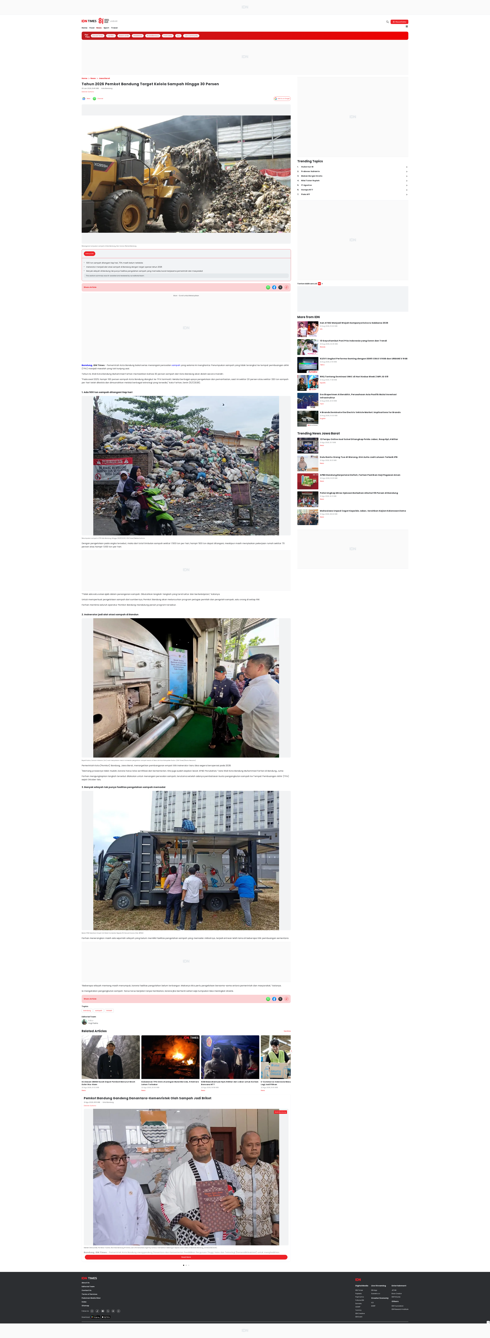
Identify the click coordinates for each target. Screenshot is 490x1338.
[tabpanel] (186, 269)
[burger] (406, 26)
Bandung (87, 362)
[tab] (90, 253)
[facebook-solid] (274, 287)
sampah (176, 362)
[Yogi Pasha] (84, 1019)
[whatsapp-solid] (268, 287)
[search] (387, 21)
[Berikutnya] (291, 1201)
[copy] (286, 287)
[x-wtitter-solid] (280, 287)
